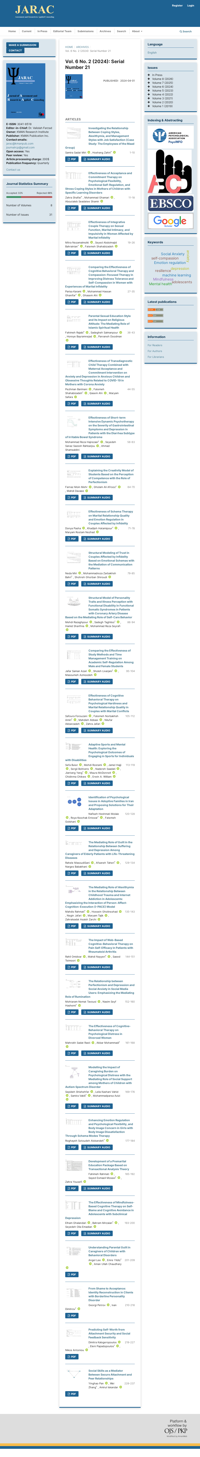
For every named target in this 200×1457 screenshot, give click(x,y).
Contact (15, 50)
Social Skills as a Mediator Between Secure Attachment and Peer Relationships (110, 1374)
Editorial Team (62, 31)
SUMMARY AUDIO (98, 159)
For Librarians (156, 356)
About (136, 31)
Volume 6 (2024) (161, 86)
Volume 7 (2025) (161, 82)
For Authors (155, 351)
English (152, 52)
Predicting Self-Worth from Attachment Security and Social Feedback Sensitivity (109, 1333)
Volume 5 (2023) (161, 90)
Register (177, 5)
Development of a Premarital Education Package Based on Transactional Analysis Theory (108, 1165)
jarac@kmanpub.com (19, 143)
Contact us (13, 169)
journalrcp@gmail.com (20, 147)
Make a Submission (22, 45)
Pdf (73, 159)
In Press (42, 31)
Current (26, 31)
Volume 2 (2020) (161, 102)
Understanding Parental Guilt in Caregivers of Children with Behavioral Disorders (109, 1251)
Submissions (86, 31)
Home (12, 31)
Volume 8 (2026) (161, 78)
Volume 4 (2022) (161, 94)
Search (121, 31)
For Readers (155, 345)
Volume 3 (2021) (161, 98)
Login (190, 5)
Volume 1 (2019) (161, 106)
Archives (105, 31)
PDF (73, 636)
